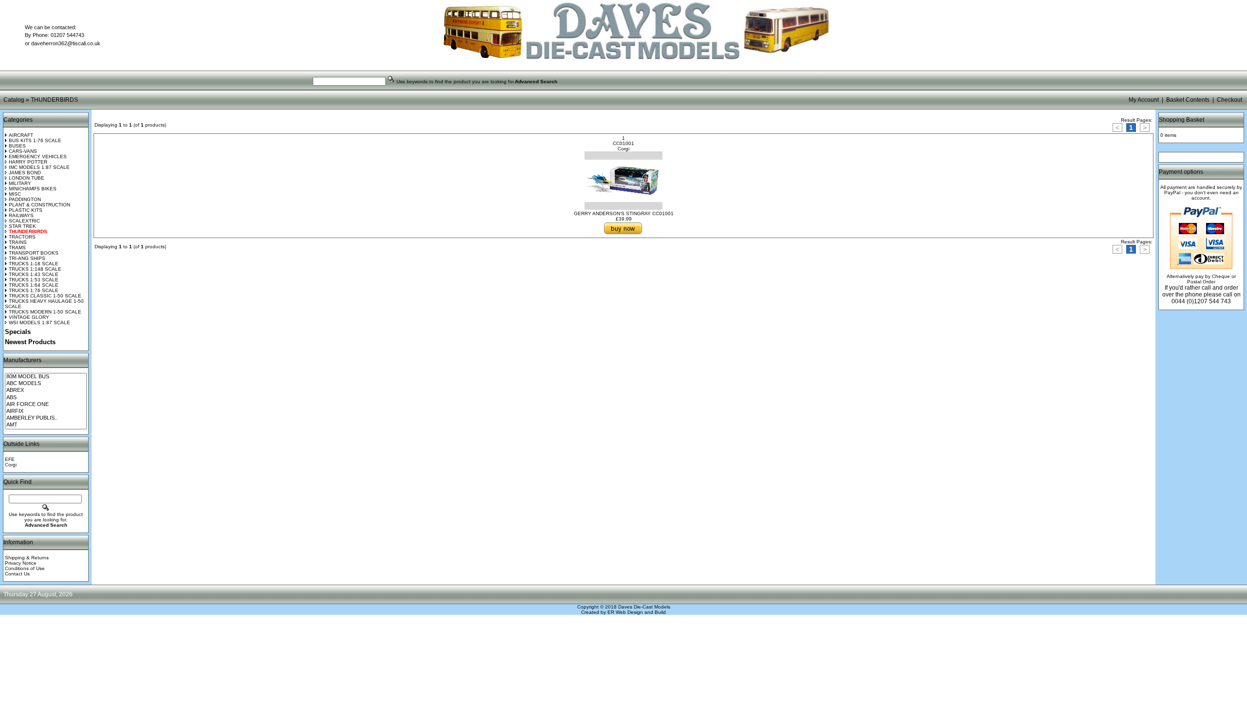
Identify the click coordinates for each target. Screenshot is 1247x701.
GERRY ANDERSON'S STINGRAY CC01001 (624, 213)
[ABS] (45, 397)
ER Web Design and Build (636, 612)
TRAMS (17, 247)
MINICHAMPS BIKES (33, 188)
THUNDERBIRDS (54, 99)
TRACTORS (22, 237)
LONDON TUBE (26, 178)
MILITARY (20, 183)
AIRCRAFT (21, 135)
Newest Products (30, 342)
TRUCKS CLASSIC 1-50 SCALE (45, 295)
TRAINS (18, 242)
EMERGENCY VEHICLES (38, 156)
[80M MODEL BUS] (45, 376)
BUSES (17, 145)
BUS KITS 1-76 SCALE (35, 140)
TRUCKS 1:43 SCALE (33, 274)
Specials (18, 331)
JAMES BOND (25, 172)
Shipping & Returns (27, 557)
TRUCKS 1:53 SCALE (33, 279)
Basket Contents (1187, 99)
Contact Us (17, 573)
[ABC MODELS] (45, 383)
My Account (1144, 99)
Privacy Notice (21, 563)
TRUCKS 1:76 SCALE (33, 290)
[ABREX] (45, 390)
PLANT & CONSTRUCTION (39, 204)
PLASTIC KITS (25, 210)
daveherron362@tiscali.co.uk (65, 43)
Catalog (13, 99)
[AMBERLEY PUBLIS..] (45, 418)
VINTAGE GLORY (29, 317)
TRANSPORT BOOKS (33, 253)
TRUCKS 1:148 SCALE (35, 269)
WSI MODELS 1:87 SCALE (39, 322)
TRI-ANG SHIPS (27, 258)
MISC (15, 194)
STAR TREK (22, 226)
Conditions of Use (25, 568)
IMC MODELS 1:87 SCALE (39, 167)
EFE (10, 459)
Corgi (11, 464)
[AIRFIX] (45, 411)
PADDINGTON (25, 199)
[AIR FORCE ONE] (45, 404)
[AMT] (45, 425)
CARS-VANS (23, 151)
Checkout (1229, 99)
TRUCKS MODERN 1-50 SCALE (45, 311)
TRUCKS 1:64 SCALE (33, 285)
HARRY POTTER (28, 162)
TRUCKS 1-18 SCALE (33, 263)
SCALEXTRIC (24, 220)
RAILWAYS (21, 215)
